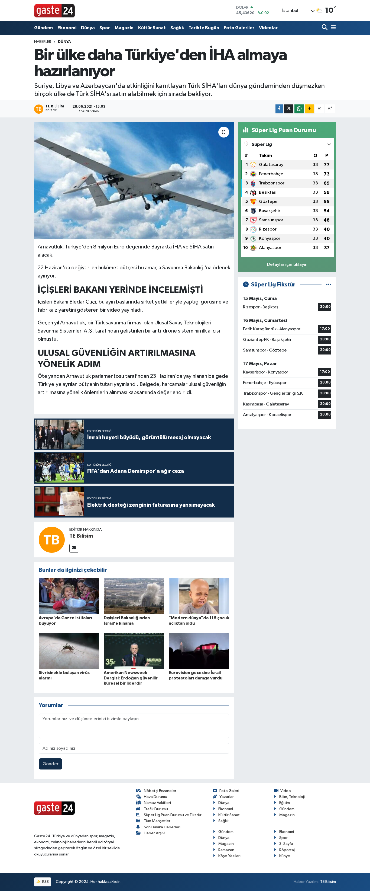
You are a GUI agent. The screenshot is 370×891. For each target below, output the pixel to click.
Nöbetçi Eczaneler (160, 791)
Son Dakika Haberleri (162, 827)
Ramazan (226, 850)
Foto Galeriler (239, 27)
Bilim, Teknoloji (292, 797)
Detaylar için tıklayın (287, 264)
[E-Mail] (73, 548)
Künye (284, 856)
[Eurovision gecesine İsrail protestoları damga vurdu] (199, 651)
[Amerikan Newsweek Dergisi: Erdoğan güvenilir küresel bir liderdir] (134, 651)
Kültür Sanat (152, 27)
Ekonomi (66, 27)
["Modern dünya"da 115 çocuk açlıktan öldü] (199, 596)
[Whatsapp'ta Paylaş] (299, 108)
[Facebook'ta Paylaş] (279, 108)
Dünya (88, 27)
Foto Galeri (229, 791)
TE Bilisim (81, 536)
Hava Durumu (155, 797)
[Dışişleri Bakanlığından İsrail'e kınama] (134, 596)
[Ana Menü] (332, 28)
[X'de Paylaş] (288, 108)
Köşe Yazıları (229, 856)
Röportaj (287, 850)
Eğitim (284, 803)
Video (285, 791)
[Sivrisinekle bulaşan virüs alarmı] (69, 651)
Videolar (268, 27)
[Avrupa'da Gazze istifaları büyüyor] (69, 596)
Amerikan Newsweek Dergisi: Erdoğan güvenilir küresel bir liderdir (131, 677)
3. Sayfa (286, 844)
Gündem (43, 27)
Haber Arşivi (154, 833)
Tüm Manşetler (157, 821)
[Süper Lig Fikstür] (328, 284)
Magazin (124, 27)
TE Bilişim (328, 882)
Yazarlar (226, 797)
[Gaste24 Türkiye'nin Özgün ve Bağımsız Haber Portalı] (54, 10)
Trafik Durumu (156, 809)
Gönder (51, 764)
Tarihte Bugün (204, 27)
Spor (104, 27)
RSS (45, 882)
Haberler (42, 42)
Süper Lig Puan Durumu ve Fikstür (173, 815)
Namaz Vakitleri (157, 803)
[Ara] (325, 28)
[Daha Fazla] (309, 108)
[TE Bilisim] (52, 539)
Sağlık (177, 27)
